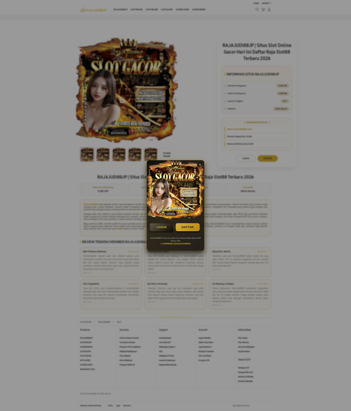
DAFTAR (188, 227)
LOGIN (162, 227)
